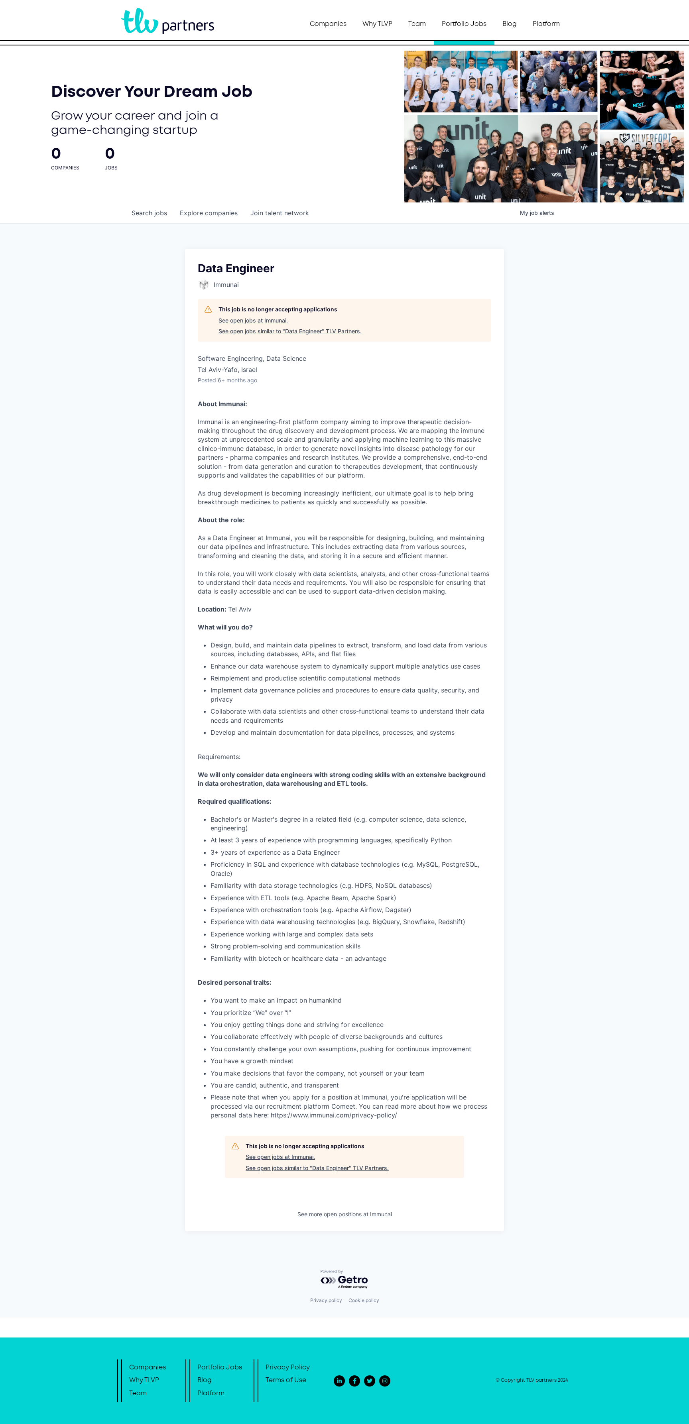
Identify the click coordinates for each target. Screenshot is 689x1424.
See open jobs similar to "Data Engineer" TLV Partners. (290, 331)
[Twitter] (369, 1381)
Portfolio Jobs (464, 24)
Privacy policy (326, 1300)
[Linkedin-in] (339, 1381)
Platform (546, 24)
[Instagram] (384, 1381)
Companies (328, 24)
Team (417, 24)
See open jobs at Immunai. (253, 320)
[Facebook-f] (354, 1381)
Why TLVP (377, 24)
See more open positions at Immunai (344, 1214)
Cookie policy (363, 1300)
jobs (149, 213)
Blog (509, 24)
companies (209, 213)
